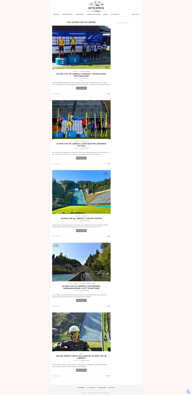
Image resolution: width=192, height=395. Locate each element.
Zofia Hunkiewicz (85, 78)
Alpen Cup (75, 71)
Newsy (93, 283)
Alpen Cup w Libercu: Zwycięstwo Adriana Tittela (81, 145)
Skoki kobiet (79, 14)
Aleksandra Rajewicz (85, 220)
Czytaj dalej (81, 88)
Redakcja (56, 14)
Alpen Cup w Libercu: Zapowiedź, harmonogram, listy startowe (81, 287)
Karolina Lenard (85, 148)
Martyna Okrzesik (85, 360)
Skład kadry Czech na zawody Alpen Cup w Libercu (81, 357)
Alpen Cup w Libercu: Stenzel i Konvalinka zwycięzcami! (81, 75)
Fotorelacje (115, 14)
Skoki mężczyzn (67, 14)
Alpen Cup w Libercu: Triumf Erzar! (81, 218)
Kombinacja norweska (94, 14)
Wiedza (105, 14)
